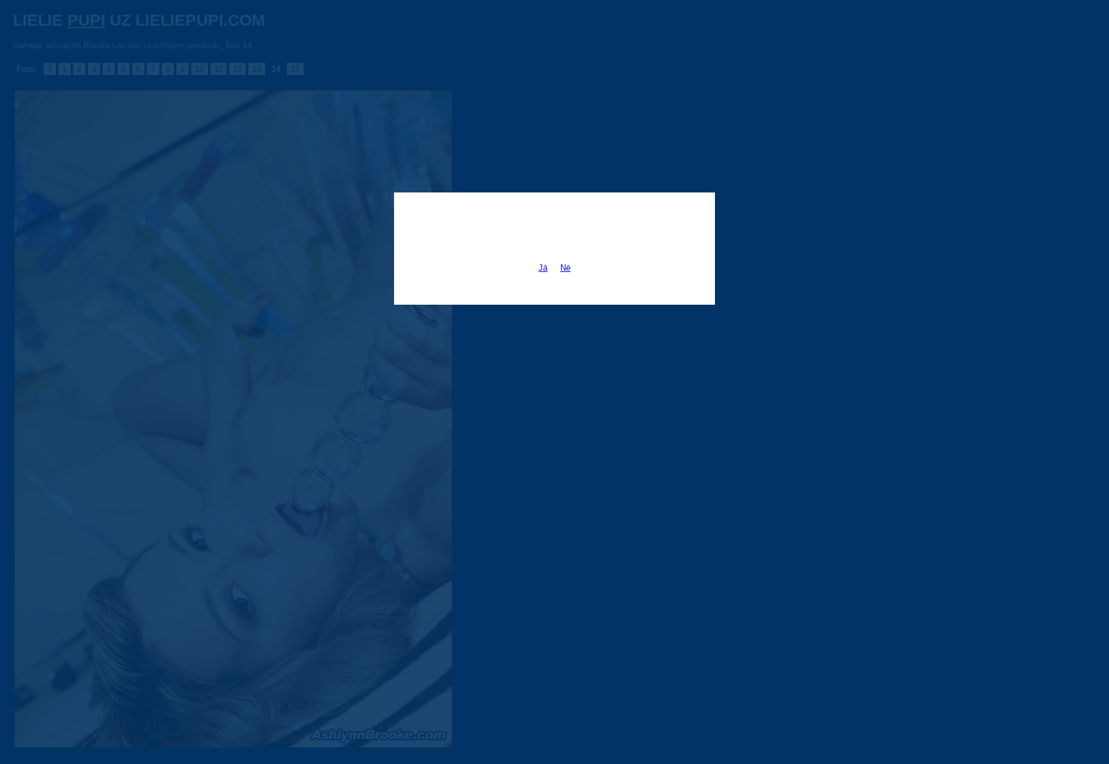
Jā (542, 268)
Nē (565, 268)
